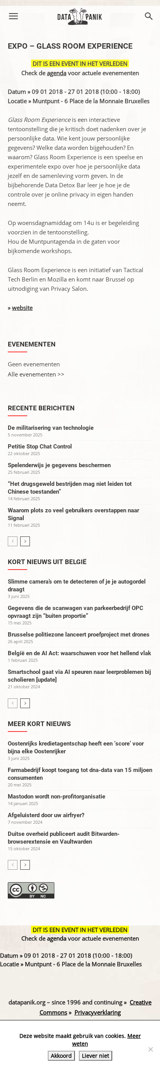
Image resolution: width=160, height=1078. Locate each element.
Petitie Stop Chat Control (40, 446)
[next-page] (25, 541)
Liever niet (95, 1055)
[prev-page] (12, 541)
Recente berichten (41, 408)
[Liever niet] (150, 1049)
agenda (56, 73)
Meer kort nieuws (39, 724)
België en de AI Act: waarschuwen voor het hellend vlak (79, 653)
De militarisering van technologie (51, 427)
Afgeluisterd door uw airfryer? (46, 815)
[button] (13, 16)
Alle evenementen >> (36, 374)
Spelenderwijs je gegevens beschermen (59, 465)
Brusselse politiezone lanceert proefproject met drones (79, 634)
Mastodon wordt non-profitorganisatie (56, 796)
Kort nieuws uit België (47, 562)
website (22, 307)
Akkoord (61, 1055)
